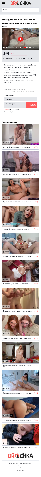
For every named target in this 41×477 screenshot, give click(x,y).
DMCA (20, 468)
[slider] (10, 48)
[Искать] (36, 10)
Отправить (31, 105)
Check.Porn (20, 470)
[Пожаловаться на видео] (32, 58)
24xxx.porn (20, 466)
